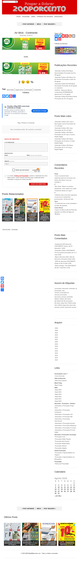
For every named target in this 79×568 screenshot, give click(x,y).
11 (61, 487)
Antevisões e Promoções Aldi (63, 416)
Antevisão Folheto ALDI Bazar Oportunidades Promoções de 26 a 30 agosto (65, 73)
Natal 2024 (58, 390)
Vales (33, 16)
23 (55, 491)
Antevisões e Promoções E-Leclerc (65, 428)
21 (71, 489)
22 (74, 489)
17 (58, 489)
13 (68, 487)
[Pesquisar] (16, 2)
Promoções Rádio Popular (63, 439)
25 (62, 491)
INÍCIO (39, 24)
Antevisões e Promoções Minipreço (65, 425)
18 (62, 489)
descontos (10, 90)
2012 (56, 360)
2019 (56, 344)
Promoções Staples (61, 448)
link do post (6, 229)
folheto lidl (60, 301)
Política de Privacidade (62, 463)
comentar (14, 229)
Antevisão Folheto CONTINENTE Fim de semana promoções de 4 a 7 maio (66, 252)
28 (71, 491)
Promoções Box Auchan (62, 441)
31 (58, 493)
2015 (56, 353)
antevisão (72, 288)
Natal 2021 (58, 399)
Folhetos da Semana (45, 16)
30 (55, 493)
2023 (56, 335)
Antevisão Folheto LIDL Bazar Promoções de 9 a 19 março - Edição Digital (64, 147)
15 (74, 487)
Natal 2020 (58, 401)
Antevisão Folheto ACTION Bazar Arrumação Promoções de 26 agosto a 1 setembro (66, 86)
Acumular (25, 16)
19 (65, 489)
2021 (56, 339)
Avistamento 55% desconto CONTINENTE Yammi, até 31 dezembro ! (63, 246)
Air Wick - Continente (26, 32)
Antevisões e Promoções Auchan (65, 423)
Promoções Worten (61, 446)
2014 (56, 355)
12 (65, 487)
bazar (58, 303)
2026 (56, 328)
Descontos (58, 16)
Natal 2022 (58, 396)
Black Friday (58, 385)
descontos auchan (70, 307)
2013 (56, 357)
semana (63, 297)
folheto (62, 299)
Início (18, 16)
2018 (56, 346)
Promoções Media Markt (62, 443)
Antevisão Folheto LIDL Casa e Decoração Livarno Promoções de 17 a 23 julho (65, 124)
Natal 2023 (58, 394)
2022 (56, 337)
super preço (20, 90)
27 (68, 491)
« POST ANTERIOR (28, 24)
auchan (62, 307)
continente (37, 90)
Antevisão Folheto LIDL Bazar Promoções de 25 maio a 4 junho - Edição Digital (65, 134)
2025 (56, 330)
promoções (58, 288)
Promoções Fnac (60, 436)
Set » (59, 495)
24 (58, 491)
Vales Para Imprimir (61, 380)
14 (71, 487)
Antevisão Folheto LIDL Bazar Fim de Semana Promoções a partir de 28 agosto (65, 79)
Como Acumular (60, 376)
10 (58, 487)
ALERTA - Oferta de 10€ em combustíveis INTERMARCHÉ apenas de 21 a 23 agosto (64, 92)
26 (65, 491)
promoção (28, 90)
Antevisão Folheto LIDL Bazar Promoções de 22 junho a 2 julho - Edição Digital (65, 141)
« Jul (56, 495)
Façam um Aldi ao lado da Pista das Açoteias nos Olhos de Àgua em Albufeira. (66, 212)
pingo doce (64, 303)
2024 (56, 333)
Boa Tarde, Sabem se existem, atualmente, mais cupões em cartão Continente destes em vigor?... (65, 188)
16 (55, 489)
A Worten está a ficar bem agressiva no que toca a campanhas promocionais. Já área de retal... (66, 197)
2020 (56, 342)
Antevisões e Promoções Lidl (63, 414)
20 (68, 489)
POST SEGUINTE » (50, 24)
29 (74, 491)
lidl (64, 301)
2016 (56, 351)
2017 (56, 348)
